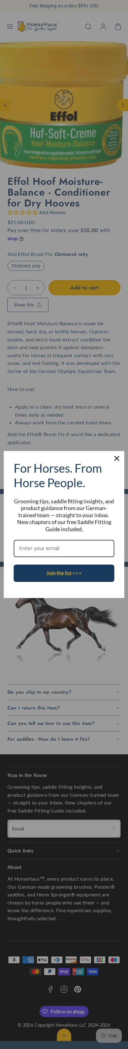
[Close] (116, 458)
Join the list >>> (64, 573)
